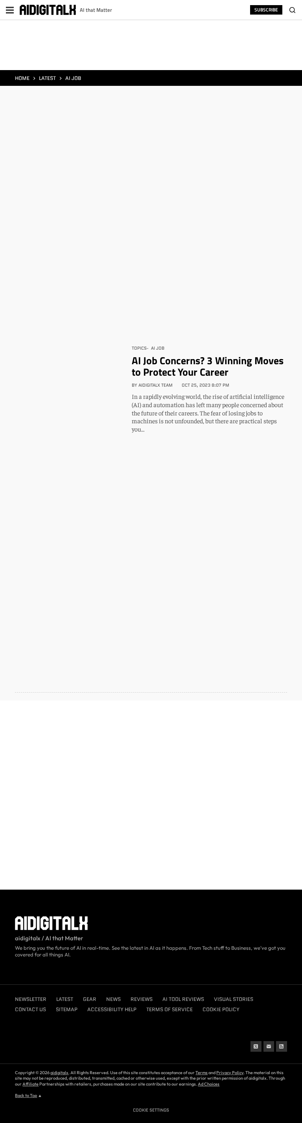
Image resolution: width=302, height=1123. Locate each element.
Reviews (142, 999)
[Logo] (48, 10)
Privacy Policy (229, 1072)
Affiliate (30, 1084)
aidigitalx (59, 1072)
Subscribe (266, 9)
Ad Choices (208, 1084)
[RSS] (281, 1046)
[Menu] (10, 10)
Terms (201, 1072)
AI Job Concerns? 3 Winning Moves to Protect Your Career (208, 366)
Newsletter (30, 999)
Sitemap (66, 1009)
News (113, 999)
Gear (89, 999)
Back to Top (26, 1095)
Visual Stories (233, 999)
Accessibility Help (111, 1009)
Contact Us (30, 1009)
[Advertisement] (151, 47)
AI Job (157, 348)
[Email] (268, 1046)
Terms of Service (169, 1009)
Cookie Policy (221, 1009)
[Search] (292, 10)
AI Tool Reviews (183, 999)
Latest (64, 999)
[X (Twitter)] (255, 1046)
